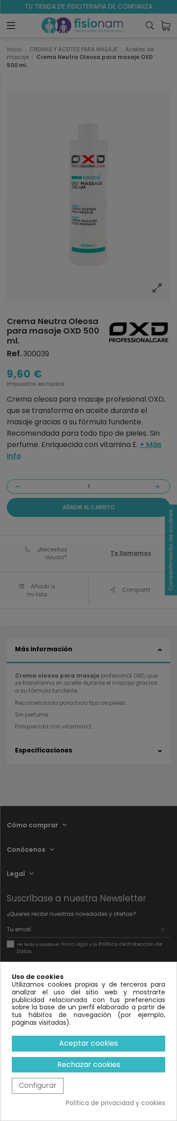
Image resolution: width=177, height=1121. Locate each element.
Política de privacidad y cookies (115, 1103)
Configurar (38, 1085)
